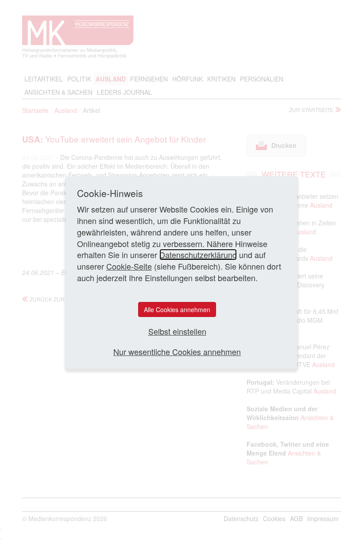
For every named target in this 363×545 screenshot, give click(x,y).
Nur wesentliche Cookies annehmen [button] (177, 351)
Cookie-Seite (129, 266)
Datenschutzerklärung (198, 254)
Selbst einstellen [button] (177, 331)
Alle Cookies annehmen (177, 309)
